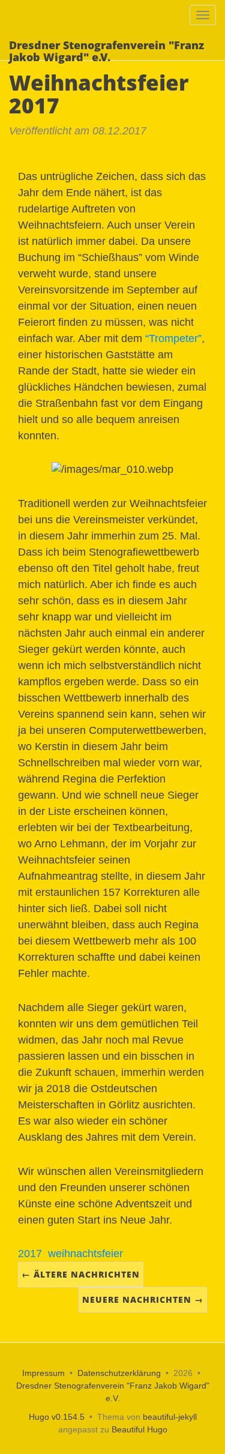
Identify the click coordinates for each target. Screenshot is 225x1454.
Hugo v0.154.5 (57, 1417)
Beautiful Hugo (139, 1429)
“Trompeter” (173, 338)
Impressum (43, 1373)
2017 (30, 1254)
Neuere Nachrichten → (142, 1299)
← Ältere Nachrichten (81, 1274)
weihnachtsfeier (85, 1254)
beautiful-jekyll (170, 1417)
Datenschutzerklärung (119, 1373)
